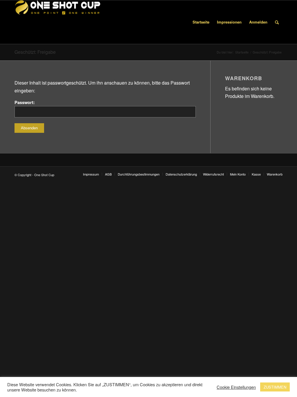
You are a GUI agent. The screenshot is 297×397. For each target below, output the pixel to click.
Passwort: (25, 102)
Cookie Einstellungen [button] (236, 387)
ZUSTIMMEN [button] (275, 387)
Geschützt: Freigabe (35, 52)
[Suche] (276, 22)
